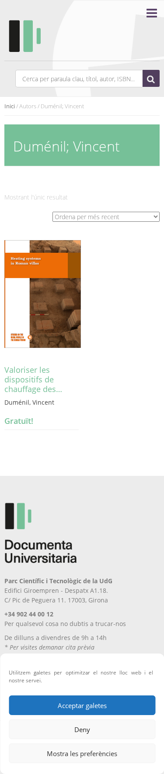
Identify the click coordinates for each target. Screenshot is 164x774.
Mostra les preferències (82, 753)
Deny (82, 729)
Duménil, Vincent (29, 402)
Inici (9, 106)
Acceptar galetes (82, 705)
